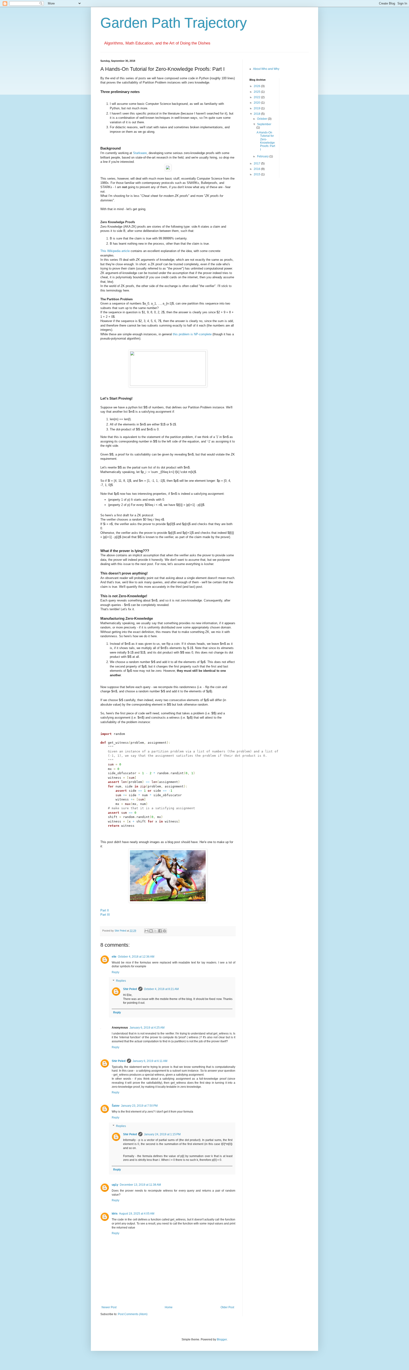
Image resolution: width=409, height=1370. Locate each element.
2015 (257, 174)
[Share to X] (155, 930)
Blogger (222, 1339)
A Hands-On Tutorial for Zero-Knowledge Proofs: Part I (266, 141)
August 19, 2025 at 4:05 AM (136, 1213)
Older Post (227, 1307)
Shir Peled (130, 989)
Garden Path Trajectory (173, 23)
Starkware (140, 153)
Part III (105, 914)
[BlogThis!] (151, 930)
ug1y (115, 1184)
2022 (257, 97)
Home (169, 1307)
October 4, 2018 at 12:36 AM (136, 956)
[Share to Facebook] (160, 930)
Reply (115, 972)
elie (114, 956)
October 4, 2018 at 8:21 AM (161, 989)
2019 (257, 108)
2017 (257, 163)
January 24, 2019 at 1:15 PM (162, 1134)
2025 (257, 91)
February (263, 156)
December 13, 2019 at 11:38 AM (140, 1184)
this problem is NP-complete (192, 334)
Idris (115, 1213)
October (262, 118)
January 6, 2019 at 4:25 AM (146, 1027)
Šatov (116, 1105)
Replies (121, 980)
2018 (257, 113)
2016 (257, 169)
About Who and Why (266, 69)
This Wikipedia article (115, 251)
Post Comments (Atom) (132, 1314)
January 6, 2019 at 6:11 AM (150, 1061)
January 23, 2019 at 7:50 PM (139, 1105)
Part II (104, 910)
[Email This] (146, 930)
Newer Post (109, 1307)
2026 (257, 86)
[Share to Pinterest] (164, 930)
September (264, 124)
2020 (257, 102)
